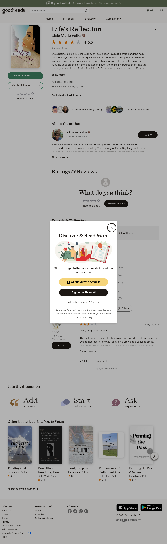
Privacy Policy (85, 317)
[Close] (111, 227)
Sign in (95, 302)
